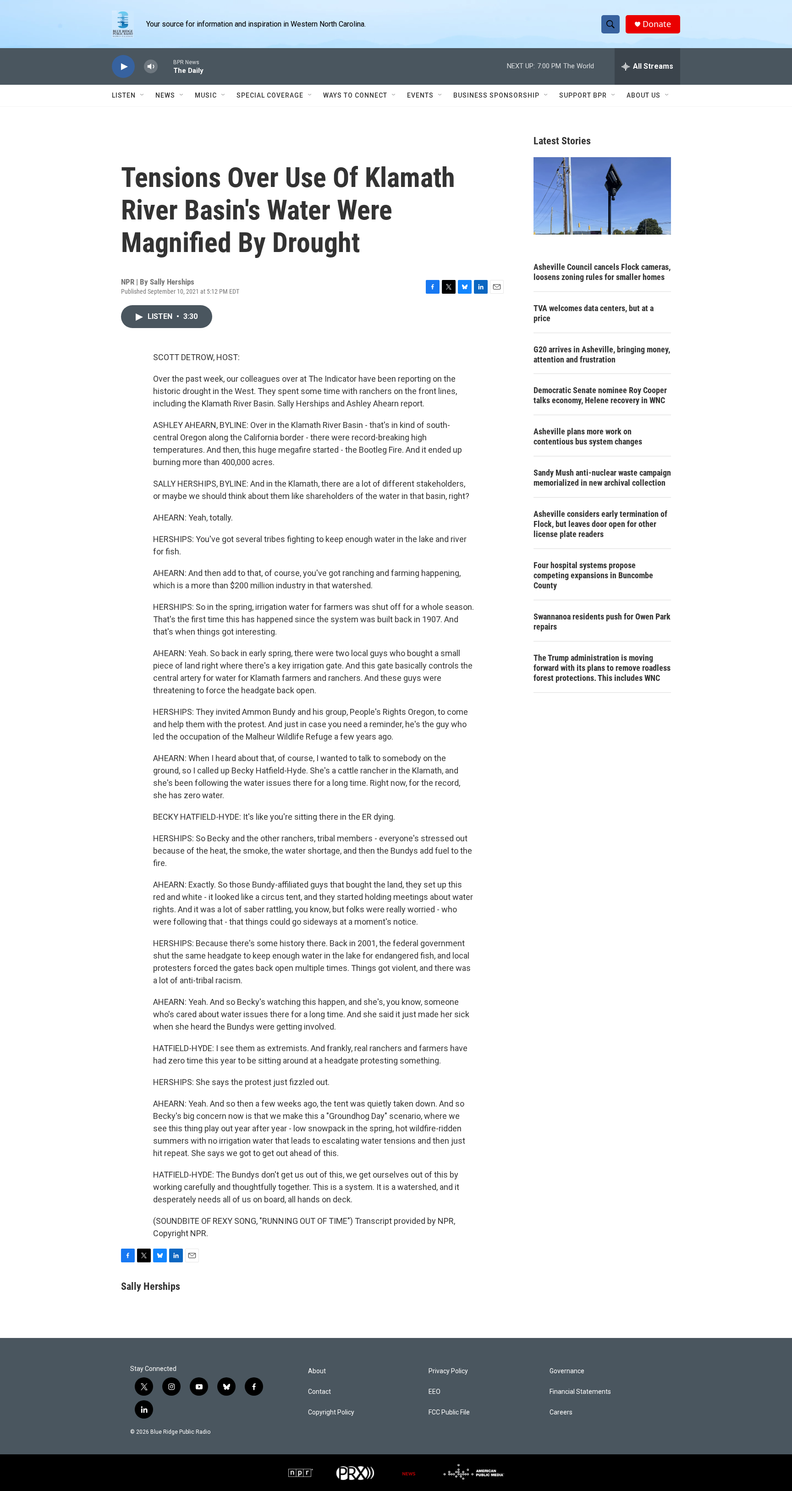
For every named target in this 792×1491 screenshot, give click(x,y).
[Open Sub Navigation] (142, 95)
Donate (657, 24)
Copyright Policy (331, 1412)
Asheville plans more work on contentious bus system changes (588, 436)
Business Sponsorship (496, 95)
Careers (561, 1412)
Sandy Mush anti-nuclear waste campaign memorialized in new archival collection (602, 478)
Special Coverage (269, 95)
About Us (643, 95)
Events (420, 95)
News (165, 95)
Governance (567, 1371)
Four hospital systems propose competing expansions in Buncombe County (593, 575)
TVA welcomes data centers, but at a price (594, 313)
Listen (124, 95)
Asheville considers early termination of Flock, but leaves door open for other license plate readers (600, 524)
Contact (319, 1391)
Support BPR (583, 95)
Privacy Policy (448, 1371)
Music (206, 95)
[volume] (151, 66)
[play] (123, 66)
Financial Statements (580, 1391)
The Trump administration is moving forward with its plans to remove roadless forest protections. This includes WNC (602, 668)
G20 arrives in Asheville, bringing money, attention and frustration (602, 354)
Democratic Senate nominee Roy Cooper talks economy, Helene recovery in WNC (600, 395)
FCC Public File (449, 1412)
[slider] (165, 66)
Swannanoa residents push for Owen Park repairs (602, 621)
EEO (434, 1391)
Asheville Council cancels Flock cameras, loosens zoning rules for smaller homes (602, 272)
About (317, 1371)
